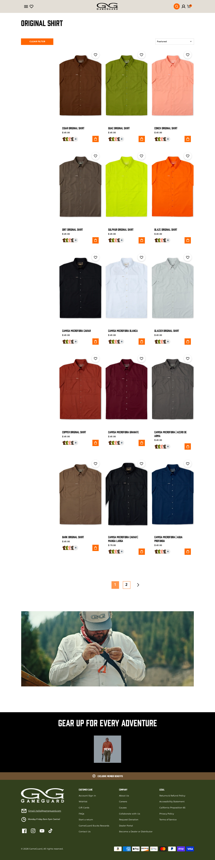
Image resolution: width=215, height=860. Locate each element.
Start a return (86, 819)
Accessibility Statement (172, 801)
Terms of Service (168, 819)
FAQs (81, 814)
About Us (124, 796)
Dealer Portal (126, 826)
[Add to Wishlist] (95, 55)
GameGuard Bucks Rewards (94, 826)
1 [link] (115, 585)
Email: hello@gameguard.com (44, 810)
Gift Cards (84, 807)
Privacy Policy (166, 814)
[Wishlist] (31, 6)
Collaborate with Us (129, 814)
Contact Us (84, 831)
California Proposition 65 (172, 807)
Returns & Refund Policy (172, 796)
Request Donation (128, 819)
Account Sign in (87, 796)
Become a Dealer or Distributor (135, 831)
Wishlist (83, 801)
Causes (123, 807)
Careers (123, 801)
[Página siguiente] (138, 585)
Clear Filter (37, 42)
